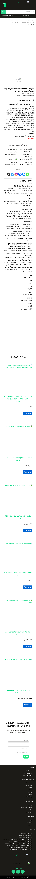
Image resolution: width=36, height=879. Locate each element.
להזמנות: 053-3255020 (7, 15)
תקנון (31, 810)
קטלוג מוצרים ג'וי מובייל (25, 20)
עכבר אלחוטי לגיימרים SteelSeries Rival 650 (18, 691)
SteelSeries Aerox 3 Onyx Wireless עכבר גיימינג (18, 633)
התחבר (30, 820)
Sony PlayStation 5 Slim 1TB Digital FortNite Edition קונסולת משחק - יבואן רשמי (18, 398)
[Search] (3, 12)
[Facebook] (20, 174)
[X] (8, 174)
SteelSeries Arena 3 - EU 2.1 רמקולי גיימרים (18, 517)
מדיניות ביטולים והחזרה (26, 807)
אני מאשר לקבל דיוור (21, 752)
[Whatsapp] (27, 174)
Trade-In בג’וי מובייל (27, 775)
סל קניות (30, 825)
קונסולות (19, 96)
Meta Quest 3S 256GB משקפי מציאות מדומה (18, 458)
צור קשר (30, 805)
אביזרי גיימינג (25, 96)
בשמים (30, 794)
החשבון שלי (29, 822)
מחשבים (30, 792)
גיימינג (30, 787)
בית (33, 20)
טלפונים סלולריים (28, 783)
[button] (26, 757)
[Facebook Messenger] (23, 174)
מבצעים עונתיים (28, 785)
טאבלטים (30, 790)
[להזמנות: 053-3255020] (14, 15)
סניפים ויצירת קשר (27, 773)
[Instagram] (16, 174)
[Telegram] (12, 174)
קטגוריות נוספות (28, 797)
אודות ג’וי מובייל (28, 771)
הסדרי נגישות (29, 812)
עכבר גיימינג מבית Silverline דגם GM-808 (18, 573)
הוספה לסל (27, 413)
